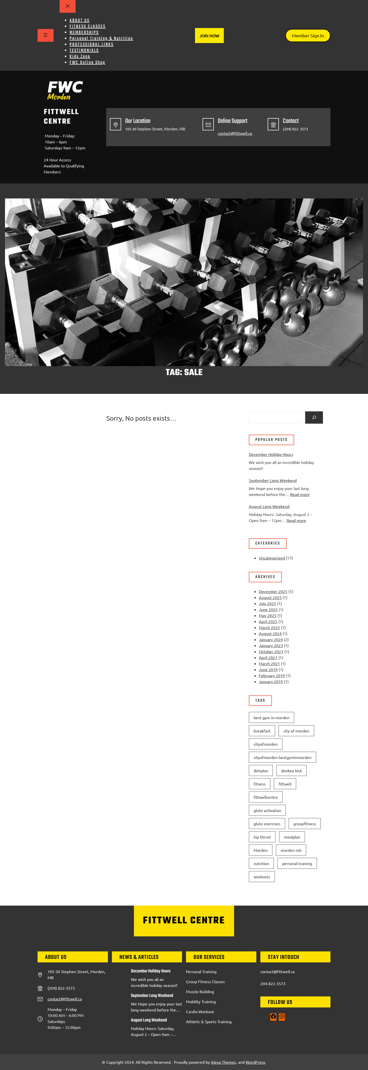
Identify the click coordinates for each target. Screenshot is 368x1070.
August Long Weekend (269, 506)
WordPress (255, 1061)
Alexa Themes (223, 1061)
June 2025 (268, 609)
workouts (262, 876)
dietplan (261, 770)
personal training (297, 863)
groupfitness (304, 823)
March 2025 (269, 627)
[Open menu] (46, 35)
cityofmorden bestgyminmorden (282, 757)
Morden (261, 850)
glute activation (267, 810)
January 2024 (271, 639)
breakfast (262, 730)
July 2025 (267, 603)
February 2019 (272, 675)
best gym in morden (271, 717)
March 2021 (269, 663)
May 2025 (267, 615)
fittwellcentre (266, 796)
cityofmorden (266, 743)
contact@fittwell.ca (235, 133)
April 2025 (268, 621)
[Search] (314, 417)
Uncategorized (272, 557)
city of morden (296, 730)
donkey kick (291, 770)
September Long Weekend (273, 480)
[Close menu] (68, 6)
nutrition (261, 863)
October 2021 (271, 651)
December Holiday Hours (271, 454)
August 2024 (270, 633)
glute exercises (267, 823)
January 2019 (271, 681)
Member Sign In (308, 35)
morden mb (291, 850)
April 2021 (268, 657)
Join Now (209, 35)
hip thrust (262, 836)
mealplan (292, 836)
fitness (260, 783)
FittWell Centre (61, 116)
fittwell (285, 783)
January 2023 (271, 645)
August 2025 (270, 597)
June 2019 (268, 669)
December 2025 (273, 591)
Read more (300, 494)
